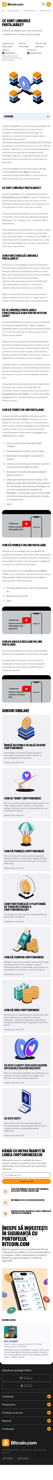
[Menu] (48, 4)
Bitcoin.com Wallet (20, 172)
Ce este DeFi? (12, 1118)
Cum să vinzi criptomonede (21, 1010)
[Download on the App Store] (26, 1385)
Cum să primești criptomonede (24, 851)
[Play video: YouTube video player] (26, 524)
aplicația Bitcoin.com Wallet (15, 394)
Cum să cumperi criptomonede (24, 957)
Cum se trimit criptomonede (22, 798)
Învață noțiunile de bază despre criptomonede (25, 746)
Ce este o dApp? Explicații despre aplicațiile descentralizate (25, 1066)
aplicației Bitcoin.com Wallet (15, 197)
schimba (6, 435)
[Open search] (43, 4)
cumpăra (38, 432)
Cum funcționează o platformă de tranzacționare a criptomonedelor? (25, 906)
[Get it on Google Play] (26, 1378)
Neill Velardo (11, 1341)
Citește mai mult (18, 1357)
